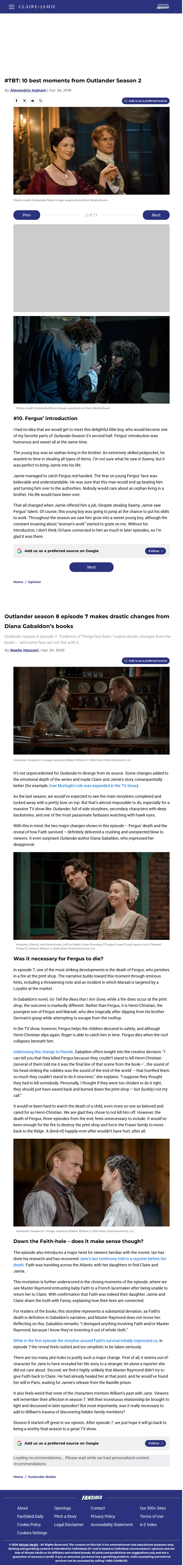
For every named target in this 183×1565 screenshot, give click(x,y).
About (22, 1508)
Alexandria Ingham (28, 90)
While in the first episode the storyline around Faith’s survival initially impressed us (85, 1340)
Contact (98, 1508)
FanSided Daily (30, 1516)
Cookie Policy (29, 1524)
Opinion (34, 582)
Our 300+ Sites (153, 1508)
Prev (27, 215)
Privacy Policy (103, 1516)
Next (156, 215)
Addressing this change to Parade (43, 1051)
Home (18, 582)
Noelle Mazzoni (24, 650)
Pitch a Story (65, 1516)
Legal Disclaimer (69, 1524)
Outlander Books (42, 1477)
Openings (62, 1508)
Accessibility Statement (112, 1524)
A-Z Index (148, 1524)
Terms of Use (152, 1516)
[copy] (40, 101)
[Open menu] (11, 6)
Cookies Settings (32, 1532)
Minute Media (28, 1544)
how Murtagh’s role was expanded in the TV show (93, 785)
